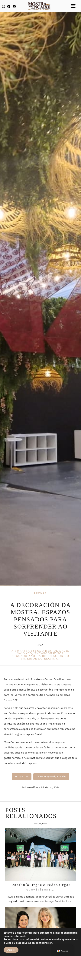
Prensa (40, 593)
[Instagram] (3, 6)
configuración (44, 943)
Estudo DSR (22, 776)
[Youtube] (14, 6)
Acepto (11, 949)
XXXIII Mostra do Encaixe (51, 776)
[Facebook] (8, 6)
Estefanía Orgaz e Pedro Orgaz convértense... (40, 887)
